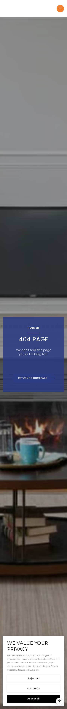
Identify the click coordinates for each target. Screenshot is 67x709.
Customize (33, 688)
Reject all (33, 678)
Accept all (33, 698)
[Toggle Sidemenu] (60, 8)
